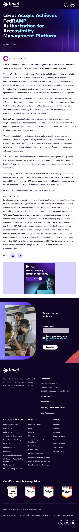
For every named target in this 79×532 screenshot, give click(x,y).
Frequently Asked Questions (39, 457)
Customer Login (59, 436)
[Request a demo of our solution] (39, 278)
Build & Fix (7, 432)
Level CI (6, 444)
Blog (30, 428)
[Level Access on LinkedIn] (72, 522)
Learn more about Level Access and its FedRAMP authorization (29, 190)
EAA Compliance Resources (39, 465)
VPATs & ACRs (8, 465)
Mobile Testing (9, 447)
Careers (56, 428)
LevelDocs (7, 451)
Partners (56, 432)
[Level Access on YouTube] (66, 522)
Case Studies (33, 446)
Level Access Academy (12, 440)
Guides (31, 432)
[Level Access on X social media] (60, 522)
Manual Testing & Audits (12, 469)
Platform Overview (10, 424)
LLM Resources (47, 413)
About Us (56, 424)
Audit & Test (8, 428)
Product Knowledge (35, 453)
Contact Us (68, 515)
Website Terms (9, 515)
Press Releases (59, 444)
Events (55, 440)
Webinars (31, 436)
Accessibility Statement (29, 515)
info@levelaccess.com (50, 401)
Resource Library (34, 424)
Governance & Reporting (12, 436)
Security (56, 515)
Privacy (46, 515)
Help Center (33, 450)
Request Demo (58, 451)
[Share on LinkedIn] (20, 256)
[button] (66, 4)
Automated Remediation (12, 455)
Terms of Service (52, 338)
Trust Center (58, 447)
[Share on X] (12, 256)
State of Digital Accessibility (39, 461)
